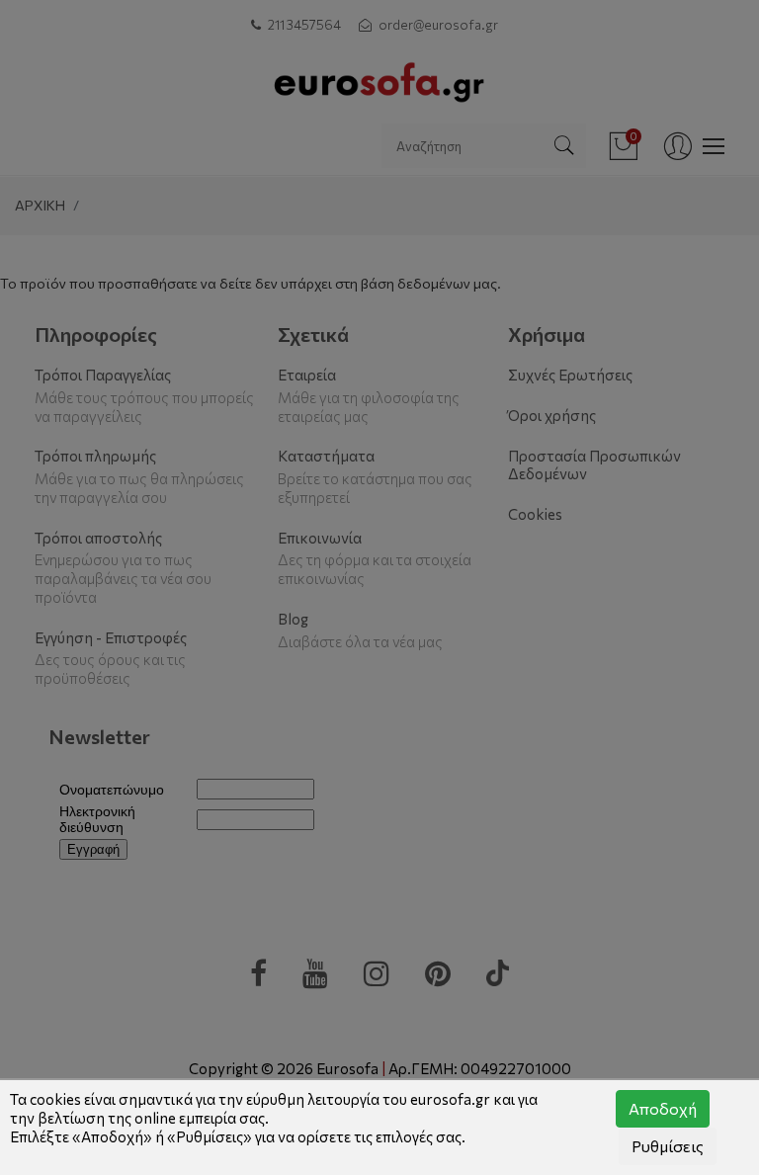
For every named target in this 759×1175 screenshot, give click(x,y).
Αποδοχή (663, 1108)
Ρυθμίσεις (668, 1145)
